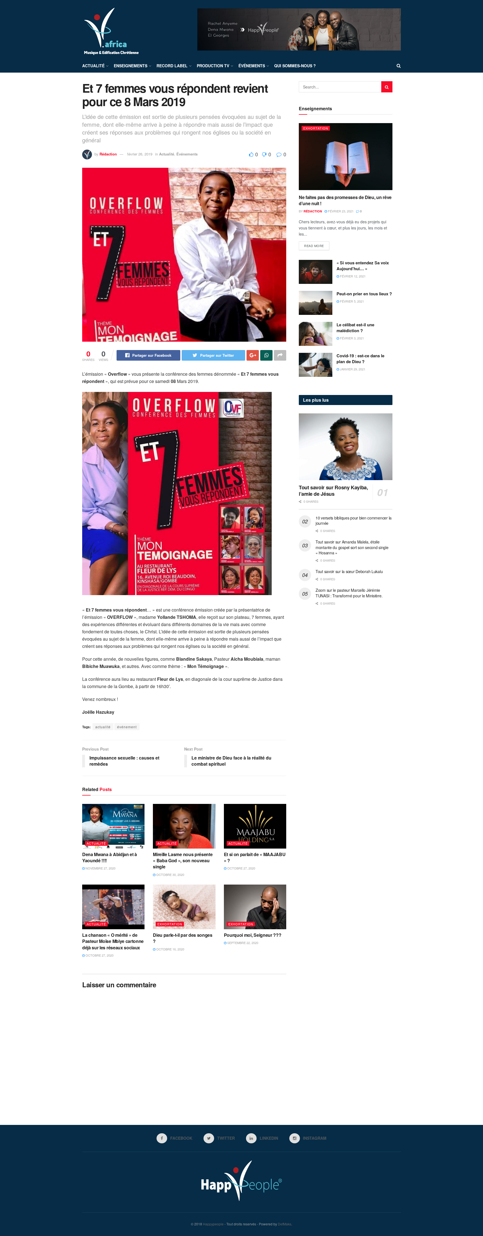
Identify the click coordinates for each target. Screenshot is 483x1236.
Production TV (213, 65)
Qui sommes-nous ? (295, 65)
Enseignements (130, 65)
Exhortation (169, 924)
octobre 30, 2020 (169, 874)
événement (127, 726)
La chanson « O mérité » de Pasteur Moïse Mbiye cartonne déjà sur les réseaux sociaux (113, 941)
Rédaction (108, 154)
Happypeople (213, 1223)
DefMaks (284, 1223)
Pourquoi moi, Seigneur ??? (252, 935)
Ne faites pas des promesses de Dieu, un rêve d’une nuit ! (345, 200)
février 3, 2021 (351, 338)
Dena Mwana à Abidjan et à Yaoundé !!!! (109, 857)
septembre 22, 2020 (242, 942)
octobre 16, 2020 (169, 949)
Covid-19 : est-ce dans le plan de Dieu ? (360, 359)
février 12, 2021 (352, 276)
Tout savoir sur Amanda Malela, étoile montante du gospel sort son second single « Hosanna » (352, 547)
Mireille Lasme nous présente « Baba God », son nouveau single (182, 860)
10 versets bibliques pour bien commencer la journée (354, 520)
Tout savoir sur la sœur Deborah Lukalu (349, 571)
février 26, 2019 (139, 154)
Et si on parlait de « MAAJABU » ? (255, 857)
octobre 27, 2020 (240, 868)
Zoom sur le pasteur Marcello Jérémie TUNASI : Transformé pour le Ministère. (349, 592)
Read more (314, 245)
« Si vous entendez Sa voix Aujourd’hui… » (363, 266)
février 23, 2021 (340, 211)
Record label (172, 65)
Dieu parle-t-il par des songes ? (182, 938)
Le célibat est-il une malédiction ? (355, 328)
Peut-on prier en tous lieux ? (364, 294)
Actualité (93, 65)
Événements (251, 65)
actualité (103, 726)
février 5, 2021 (351, 301)
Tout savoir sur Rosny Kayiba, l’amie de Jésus (333, 490)
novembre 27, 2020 (100, 868)
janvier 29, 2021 (352, 369)
